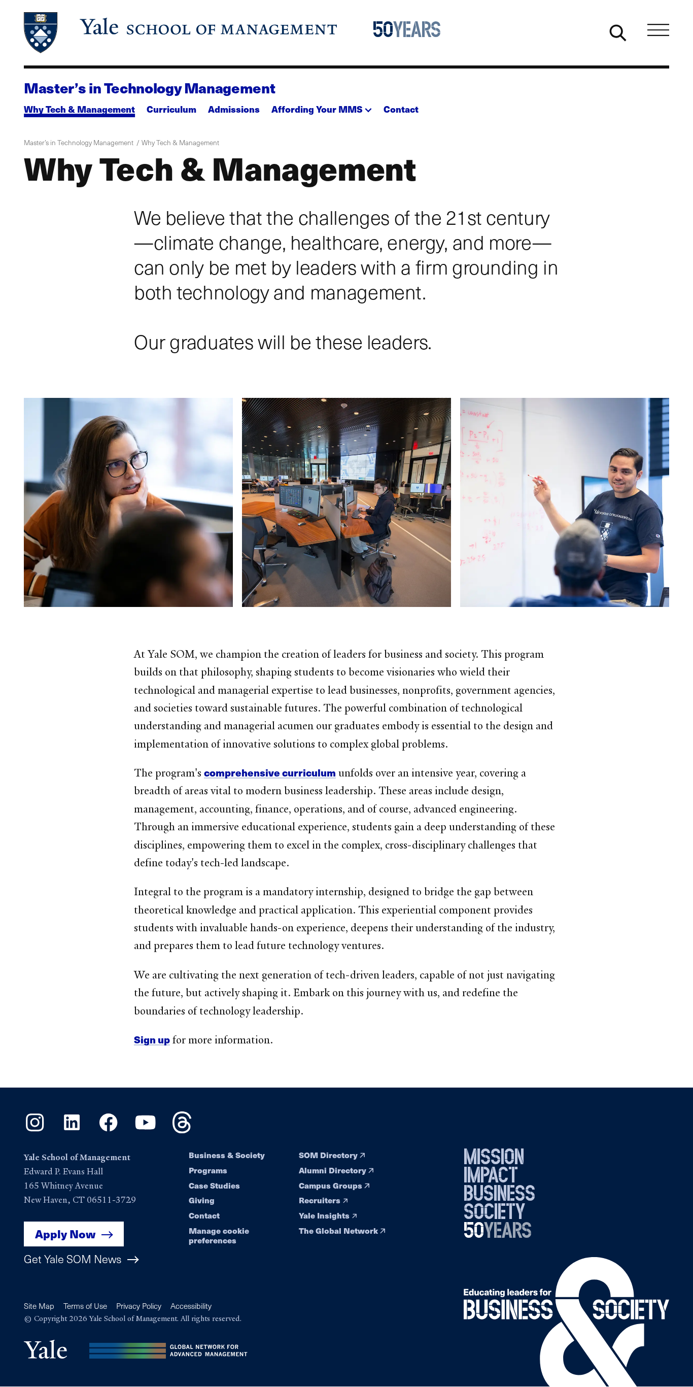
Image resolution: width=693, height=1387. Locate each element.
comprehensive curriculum (270, 772)
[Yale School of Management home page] (181, 32)
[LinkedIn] (72, 1130)
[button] (321, 106)
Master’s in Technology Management (149, 87)
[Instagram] (35, 1130)
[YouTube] (145, 1130)
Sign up (152, 1039)
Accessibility (191, 1306)
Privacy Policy (138, 1306)
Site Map (39, 1306)
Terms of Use (85, 1306)
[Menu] (658, 30)
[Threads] (182, 1130)
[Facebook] (108, 1130)
